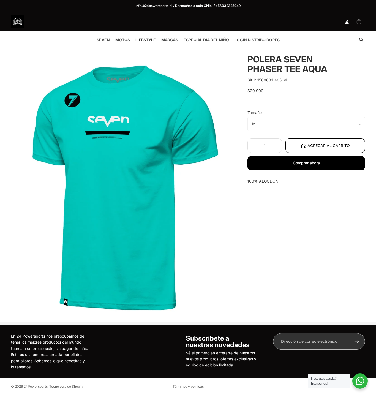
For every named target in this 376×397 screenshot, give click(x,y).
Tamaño (254, 112)
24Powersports (36, 386)
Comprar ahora (306, 163)
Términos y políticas (188, 386)
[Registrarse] (357, 341)
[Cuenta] (347, 22)
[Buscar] (361, 40)
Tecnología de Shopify (66, 386)
